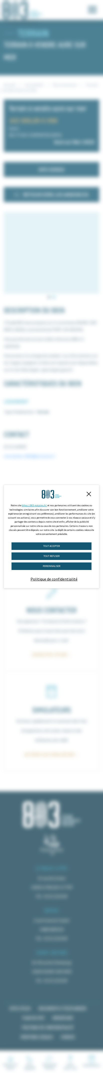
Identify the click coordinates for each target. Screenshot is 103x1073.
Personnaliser (51, 566)
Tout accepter (51, 546)
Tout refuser (52, 556)
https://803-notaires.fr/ (34, 505)
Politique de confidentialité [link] (54, 579)
